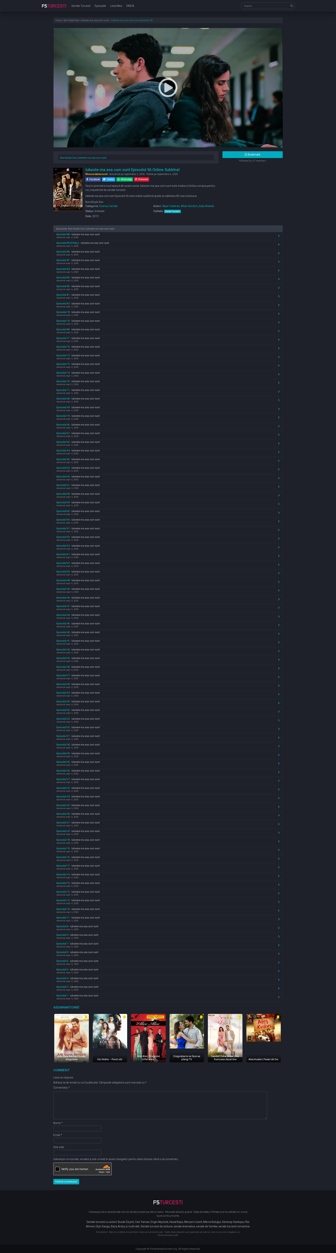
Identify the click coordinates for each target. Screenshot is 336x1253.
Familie (113, 206)
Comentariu (61, 1087)
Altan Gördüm (189, 206)
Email (57, 1135)
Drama (103, 206)
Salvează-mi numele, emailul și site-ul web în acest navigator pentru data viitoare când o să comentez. (115, 1159)
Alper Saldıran (171, 206)
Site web (58, 1147)
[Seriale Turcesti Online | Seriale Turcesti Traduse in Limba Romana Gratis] (54, 8)
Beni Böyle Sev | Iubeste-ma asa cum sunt (83, 157)
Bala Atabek (206, 206)
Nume (58, 1123)
